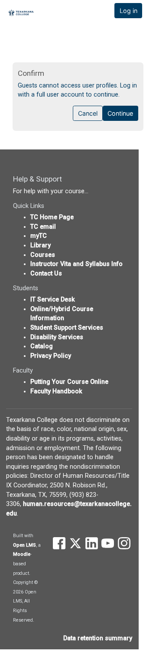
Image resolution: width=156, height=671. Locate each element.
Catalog (41, 346)
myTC (38, 236)
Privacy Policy (50, 356)
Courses (42, 255)
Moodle (21, 554)
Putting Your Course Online (69, 382)
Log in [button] (128, 10)
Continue (120, 113)
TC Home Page (52, 217)
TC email (43, 226)
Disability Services (56, 337)
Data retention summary (97, 638)
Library (40, 245)
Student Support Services (66, 327)
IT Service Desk (52, 299)
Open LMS (24, 545)
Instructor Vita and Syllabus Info (76, 264)
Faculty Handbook (56, 391)
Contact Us (46, 273)
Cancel (88, 113)
